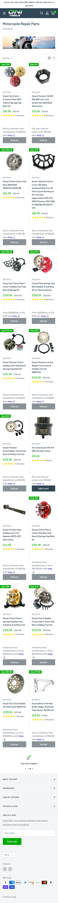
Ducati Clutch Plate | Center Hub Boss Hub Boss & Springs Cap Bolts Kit (43, 534)
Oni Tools (7, 92)
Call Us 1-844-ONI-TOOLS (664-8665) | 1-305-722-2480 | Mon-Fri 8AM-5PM (29, 4)
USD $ (6, 855)
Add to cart (43, 488)
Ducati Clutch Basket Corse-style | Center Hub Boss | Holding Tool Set (43, 621)
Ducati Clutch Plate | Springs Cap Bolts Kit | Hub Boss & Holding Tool (14, 621)
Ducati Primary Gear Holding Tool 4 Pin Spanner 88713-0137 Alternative (12, 534)
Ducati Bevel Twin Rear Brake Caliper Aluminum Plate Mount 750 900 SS (43, 706)
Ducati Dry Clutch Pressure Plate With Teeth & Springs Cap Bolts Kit (12, 101)
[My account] (47, 13)
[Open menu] (4, 13)
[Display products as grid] (49, 58)
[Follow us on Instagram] (10, 869)
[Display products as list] (54, 58)
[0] (53, 13)
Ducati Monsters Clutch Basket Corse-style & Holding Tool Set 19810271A (42, 367)
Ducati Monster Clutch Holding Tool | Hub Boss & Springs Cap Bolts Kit (14, 365)
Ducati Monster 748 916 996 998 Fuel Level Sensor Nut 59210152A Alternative (42, 101)
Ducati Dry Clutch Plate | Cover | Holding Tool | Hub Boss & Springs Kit (14, 286)
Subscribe (12, 841)
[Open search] (41, 13)
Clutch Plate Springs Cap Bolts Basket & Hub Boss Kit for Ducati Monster (43, 286)
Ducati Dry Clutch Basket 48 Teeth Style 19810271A (14, 705)
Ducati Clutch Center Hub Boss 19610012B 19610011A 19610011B (14, 184)
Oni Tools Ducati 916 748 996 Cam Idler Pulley (43, 449)
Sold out (14, 140)
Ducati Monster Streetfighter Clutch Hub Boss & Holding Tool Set (14, 451)
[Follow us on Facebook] (5, 869)
